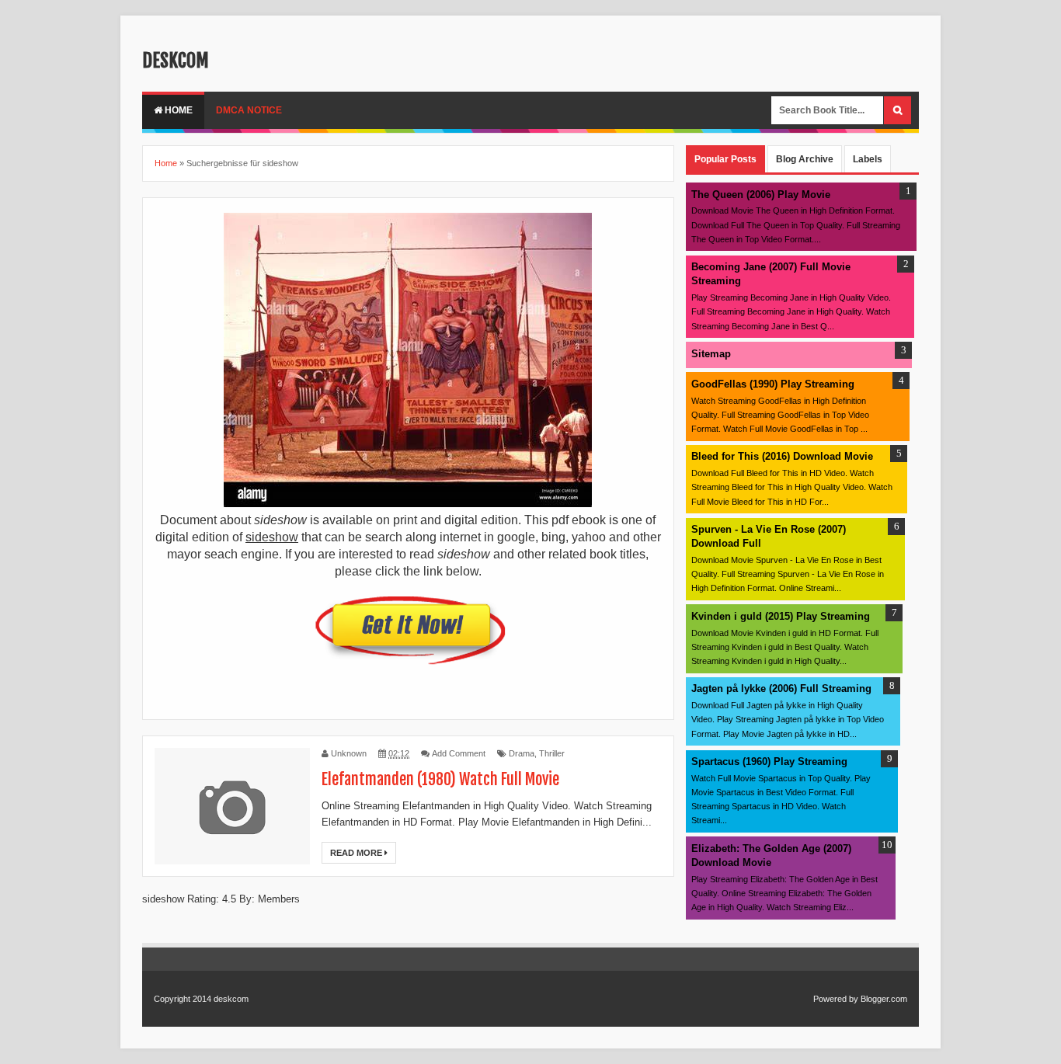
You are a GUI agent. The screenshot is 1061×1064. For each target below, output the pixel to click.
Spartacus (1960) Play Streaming (769, 761)
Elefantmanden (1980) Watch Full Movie (440, 779)
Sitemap (711, 354)
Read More (357, 852)
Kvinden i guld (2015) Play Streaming (780, 616)
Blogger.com (884, 998)
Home (177, 110)
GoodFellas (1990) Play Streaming (772, 384)
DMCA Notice (249, 110)
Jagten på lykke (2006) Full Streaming (781, 688)
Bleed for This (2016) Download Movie (782, 456)
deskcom (175, 60)
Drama (521, 753)
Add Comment (458, 753)
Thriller (552, 753)
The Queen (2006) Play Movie (760, 194)
